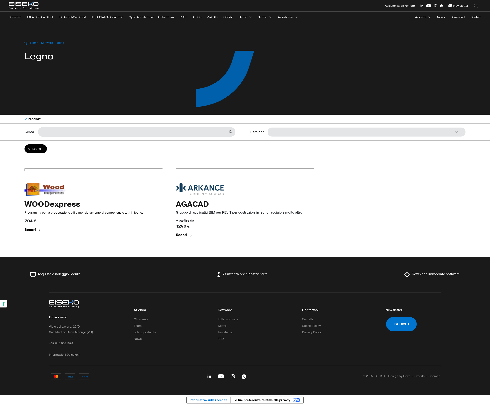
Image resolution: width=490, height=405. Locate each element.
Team (138, 326)
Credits (419, 376)
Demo (243, 17)
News (138, 339)
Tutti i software (228, 319)
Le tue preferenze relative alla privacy (262, 400)
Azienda (420, 17)
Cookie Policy (311, 326)
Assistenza (285, 17)
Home (34, 43)
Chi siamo (141, 319)
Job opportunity (145, 332)
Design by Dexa (399, 376)
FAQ (221, 339)
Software (47, 43)
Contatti (307, 319)
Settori (262, 17)
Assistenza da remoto (400, 6)
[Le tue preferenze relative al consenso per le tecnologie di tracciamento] (3, 303)
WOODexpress (52, 204)
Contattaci (310, 310)
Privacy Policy (312, 332)
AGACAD (192, 204)
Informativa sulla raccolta (208, 400)
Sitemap (434, 376)
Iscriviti (401, 324)
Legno (36, 149)
